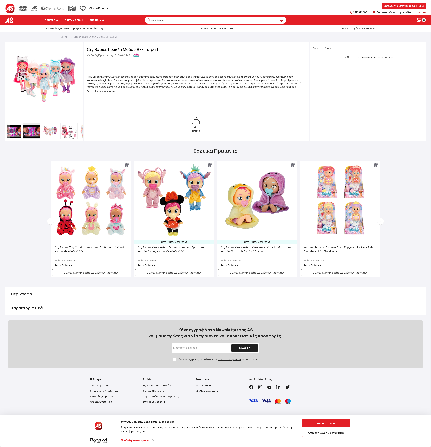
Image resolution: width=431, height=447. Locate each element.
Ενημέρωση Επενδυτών (104, 391)
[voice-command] (281, 20)
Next (380, 221)
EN (424, 12)
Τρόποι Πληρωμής (153, 391)
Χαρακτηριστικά (27, 308)
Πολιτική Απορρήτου (229, 359)
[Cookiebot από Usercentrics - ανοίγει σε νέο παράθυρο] (98, 440)
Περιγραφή (21, 294)
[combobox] (215, 20)
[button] (7, 130)
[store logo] (20, 20)
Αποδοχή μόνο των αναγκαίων (326, 432)
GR (420, 12)
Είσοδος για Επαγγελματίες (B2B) (404, 5)
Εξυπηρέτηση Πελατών (157, 385)
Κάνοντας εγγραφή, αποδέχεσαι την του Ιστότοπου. (218, 359)
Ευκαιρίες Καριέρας (101, 396)
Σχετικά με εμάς (99, 385)
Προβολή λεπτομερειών (135, 440)
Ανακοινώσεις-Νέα (101, 401)
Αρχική (65, 36)
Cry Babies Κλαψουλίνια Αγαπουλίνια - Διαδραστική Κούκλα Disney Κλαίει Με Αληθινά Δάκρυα (171, 249)
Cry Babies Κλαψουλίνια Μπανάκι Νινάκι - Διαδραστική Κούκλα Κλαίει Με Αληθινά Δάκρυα (256, 249)
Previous (50, 221)
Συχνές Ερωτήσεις (154, 401)
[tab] (215, 294)
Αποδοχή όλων (326, 423)
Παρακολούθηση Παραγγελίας (161, 396)
